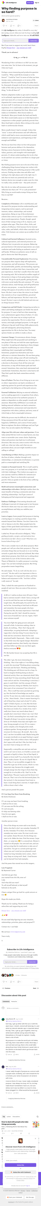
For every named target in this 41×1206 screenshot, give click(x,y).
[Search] (37, 1116)
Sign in (37, 2)
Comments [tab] (6, 1001)
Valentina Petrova (11, 19)
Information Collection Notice (24, 1178)
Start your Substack (15, 1197)
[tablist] (10, 1001)
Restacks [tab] (14, 1001)
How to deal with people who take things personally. (15, 1123)
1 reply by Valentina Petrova (16, 1060)
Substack (11, 1202)
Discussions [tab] (16, 1116)
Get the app (30, 1197)
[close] (35, 1138)
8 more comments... (8, 1107)
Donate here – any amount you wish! (19, 48)
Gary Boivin (9, 1019)
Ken (7, 1066)
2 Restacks (24, 975)
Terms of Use (29, 1176)
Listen (37, 20)
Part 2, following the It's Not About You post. (14, 1127)
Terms (28, 1191)
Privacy (23, 1191)
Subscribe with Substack (22, 1172)
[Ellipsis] (38, 1018)
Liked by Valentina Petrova (14, 1021)
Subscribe (30, 2)
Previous (7, 988)
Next (34, 988)
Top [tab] (4, 1116)
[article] (20, 1128)
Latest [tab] (9, 1116)
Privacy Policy (20, 1180)
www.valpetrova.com (17, 932)
